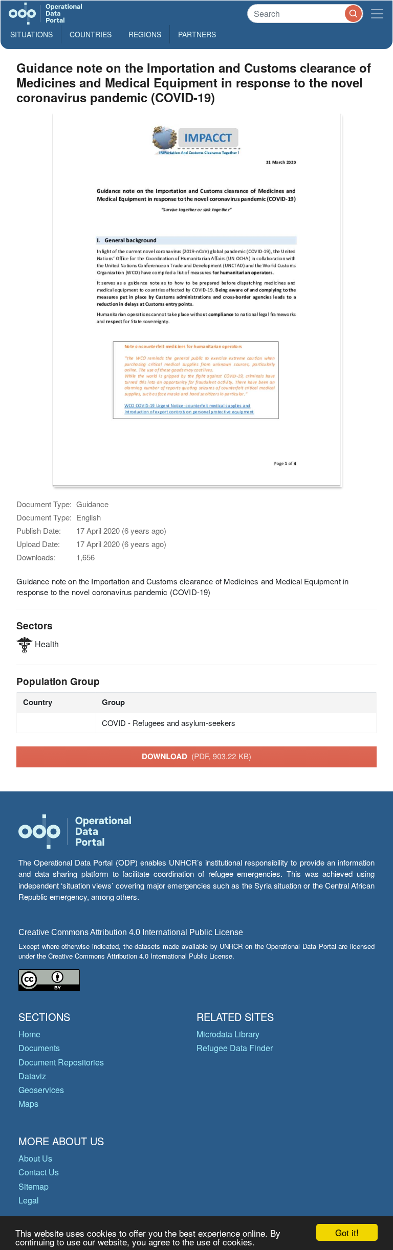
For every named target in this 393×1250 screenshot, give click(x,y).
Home (29, 1034)
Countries (91, 34)
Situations (31, 34)
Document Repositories (61, 1062)
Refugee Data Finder (234, 1048)
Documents (39, 1048)
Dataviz (32, 1076)
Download (196, 756)
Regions (144, 34)
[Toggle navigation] (377, 13)
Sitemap (33, 1186)
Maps (28, 1103)
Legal (28, 1200)
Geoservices (41, 1090)
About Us (35, 1158)
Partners (197, 34)
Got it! (347, 1232)
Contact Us (38, 1172)
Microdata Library (227, 1034)
